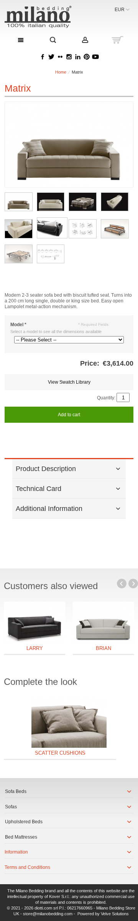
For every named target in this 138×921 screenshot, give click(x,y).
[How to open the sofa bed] (83, 228)
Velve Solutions (115, 913)
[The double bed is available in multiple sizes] (83, 201)
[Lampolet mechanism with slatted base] (115, 228)
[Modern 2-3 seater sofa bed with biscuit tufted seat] (19, 201)
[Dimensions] (51, 254)
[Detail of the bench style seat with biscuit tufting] (19, 228)
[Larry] (34, 622)
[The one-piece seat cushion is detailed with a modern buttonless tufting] (51, 201)
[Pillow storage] (52, 227)
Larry (34, 648)
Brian (103, 648)
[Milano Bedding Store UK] (43, 17)
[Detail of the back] (115, 201)
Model (18, 324)
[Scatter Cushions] (69, 723)
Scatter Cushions (60, 753)
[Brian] (103, 622)
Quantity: (106, 398)
